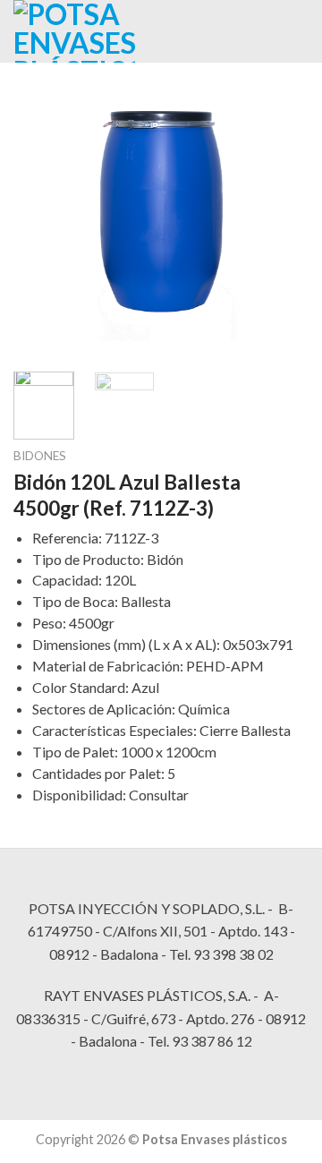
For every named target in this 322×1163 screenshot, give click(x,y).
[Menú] (230, 31)
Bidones (39, 456)
